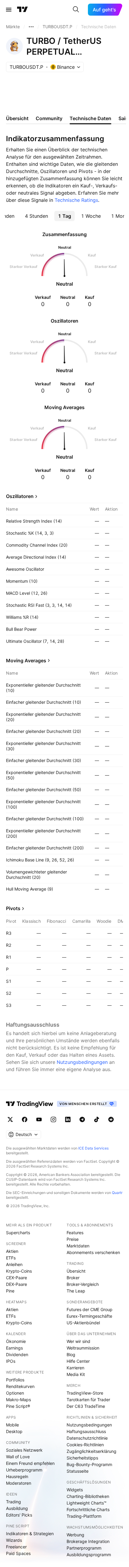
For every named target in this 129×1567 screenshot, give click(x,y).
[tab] (36, 216)
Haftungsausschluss (86, 1431)
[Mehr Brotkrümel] (31, 26)
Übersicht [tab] (17, 118)
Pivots (13, 908)
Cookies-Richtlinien (85, 1444)
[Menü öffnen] (9, 10)
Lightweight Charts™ (86, 1502)
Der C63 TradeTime (86, 1406)
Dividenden (17, 1354)
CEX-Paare (16, 1277)
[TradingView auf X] (10, 1119)
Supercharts (18, 1232)
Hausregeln (17, 1476)
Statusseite (77, 1471)
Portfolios (15, 1379)
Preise (73, 1239)
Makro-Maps (18, 1399)
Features (75, 1232)
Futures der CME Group (89, 1309)
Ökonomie (16, 1341)
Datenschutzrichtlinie (87, 1438)
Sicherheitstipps (82, 1457)
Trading (13, 1501)
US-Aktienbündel (83, 1322)
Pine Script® (18, 1406)
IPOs (10, 1361)
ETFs (11, 1257)
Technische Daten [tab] (90, 118)
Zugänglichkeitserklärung (91, 1451)
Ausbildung (17, 1508)
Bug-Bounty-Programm (89, 1464)
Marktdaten (78, 1245)
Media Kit (76, 1374)
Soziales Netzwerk (24, 1450)
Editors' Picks (19, 1514)
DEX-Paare (16, 1284)
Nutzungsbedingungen (82, 1062)
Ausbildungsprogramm (89, 1554)
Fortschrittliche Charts (88, 1509)
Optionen (15, 1392)
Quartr (117, 1192)
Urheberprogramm (24, 1469)
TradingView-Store (85, 1392)
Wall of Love (18, 1456)
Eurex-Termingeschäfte (89, 1316)
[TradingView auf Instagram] (53, 1119)
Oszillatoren (20, 496)
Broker (73, 1277)
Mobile (12, 1424)
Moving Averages (26, 660)
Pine (10, 1290)
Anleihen (14, 1264)
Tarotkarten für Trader (88, 1399)
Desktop (14, 1431)
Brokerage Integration (88, 1541)
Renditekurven (20, 1386)
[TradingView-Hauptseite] (29, 1104)
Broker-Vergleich (83, 1284)
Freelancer (16, 1546)
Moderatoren (18, 1483)
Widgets (75, 1489)
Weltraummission (83, 1347)
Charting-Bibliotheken (88, 1496)
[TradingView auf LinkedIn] (68, 1119)
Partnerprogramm (84, 1547)
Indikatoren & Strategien (30, 1533)
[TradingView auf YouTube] (39, 1119)
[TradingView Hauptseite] (22, 9)
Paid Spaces (18, 1553)
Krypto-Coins (19, 1271)
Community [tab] (49, 118)
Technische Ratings (76, 200)
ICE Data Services (93, 1148)
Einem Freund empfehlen (30, 1463)
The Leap (76, 1290)
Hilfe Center (78, 1361)
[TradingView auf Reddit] (111, 1119)
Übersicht (76, 1271)
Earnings (14, 1347)
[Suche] (76, 10)
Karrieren (75, 1367)
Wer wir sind (78, 1341)
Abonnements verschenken (93, 1252)
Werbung (75, 1534)
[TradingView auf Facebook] (24, 1119)
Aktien (12, 1251)
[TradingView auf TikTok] (96, 1119)
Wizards (14, 1540)
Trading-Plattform (84, 1516)
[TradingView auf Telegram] (82, 1119)
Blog (71, 1354)
